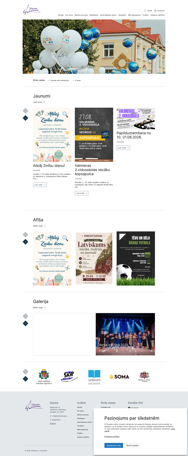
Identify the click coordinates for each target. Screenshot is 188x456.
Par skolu (69, 15)
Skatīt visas (38, 226)
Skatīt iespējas (132, 445)
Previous (23, 109)
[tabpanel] (94, 46)
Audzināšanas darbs (108, 15)
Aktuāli (61, 15)
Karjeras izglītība (157, 15)
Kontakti (53, 424)
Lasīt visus (37, 102)
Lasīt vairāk (38, 185)
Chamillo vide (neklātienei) (59, 80)
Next (23, 116)
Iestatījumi (160, 11)
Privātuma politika (111, 436)
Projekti (145, 15)
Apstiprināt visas (114, 445)
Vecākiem (122, 15)
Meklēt (149, 11)
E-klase (78, 80)
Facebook (134, 408)
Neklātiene (94, 15)
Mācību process (81, 15)
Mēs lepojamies (134, 15)
